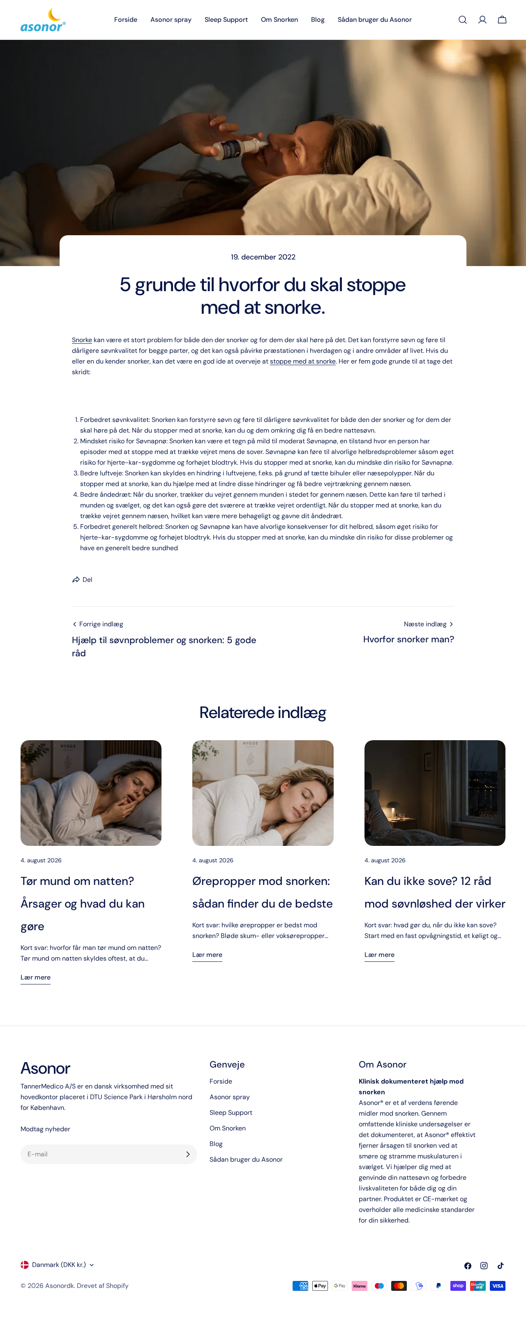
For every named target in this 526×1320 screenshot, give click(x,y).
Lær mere (36, 977)
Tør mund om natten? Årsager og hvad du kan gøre (83, 903)
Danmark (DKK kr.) (59, 1264)
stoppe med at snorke (303, 361)
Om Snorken (228, 1128)
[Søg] (462, 20)
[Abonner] (187, 1154)
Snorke (82, 340)
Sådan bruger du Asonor (246, 1159)
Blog (216, 1143)
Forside (221, 1081)
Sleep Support (231, 1112)
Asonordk (59, 1285)
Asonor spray (230, 1097)
